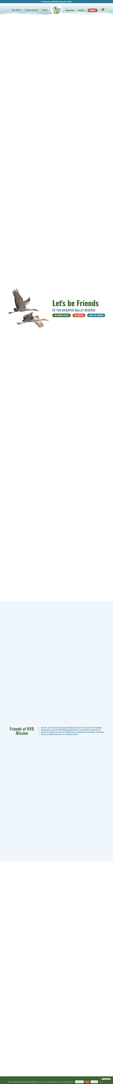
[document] (56, 542)
